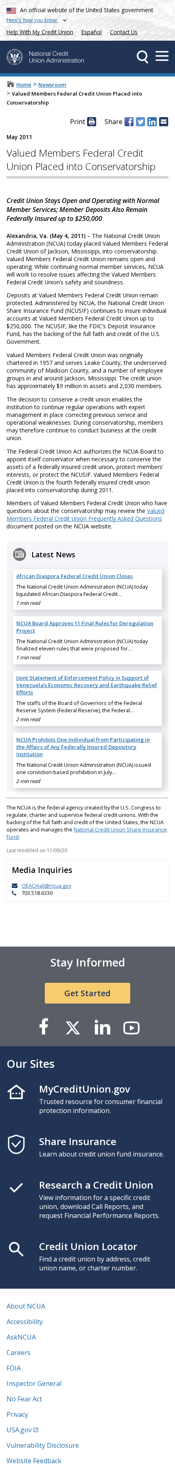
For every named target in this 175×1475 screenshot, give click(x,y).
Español (91, 32)
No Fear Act (24, 1398)
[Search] (142, 56)
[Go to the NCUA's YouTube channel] (131, 1027)
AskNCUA (21, 1337)
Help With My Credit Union (38, 31)
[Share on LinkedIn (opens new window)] (152, 121)
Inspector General (34, 1383)
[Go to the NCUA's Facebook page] (43, 1027)
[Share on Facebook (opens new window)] (129, 121)
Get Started (87, 993)
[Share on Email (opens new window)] (163, 121)
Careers (19, 1352)
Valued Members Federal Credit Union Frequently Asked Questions (85, 514)
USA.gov (19, 1429)
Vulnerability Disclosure (43, 1445)
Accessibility (25, 1321)
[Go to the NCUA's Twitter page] (73, 1027)
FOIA (14, 1368)
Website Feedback (34, 1460)
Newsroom (52, 84)
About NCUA (26, 1306)
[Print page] (91, 121)
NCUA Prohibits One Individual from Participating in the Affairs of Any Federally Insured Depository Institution (83, 747)
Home (23, 84)
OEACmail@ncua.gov (46, 885)
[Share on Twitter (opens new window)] (140, 121)
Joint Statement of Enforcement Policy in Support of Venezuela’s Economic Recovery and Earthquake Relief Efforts (86, 685)
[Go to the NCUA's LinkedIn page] (102, 1027)
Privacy (17, 1414)
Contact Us (124, 32)
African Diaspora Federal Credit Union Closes (74, 576)
